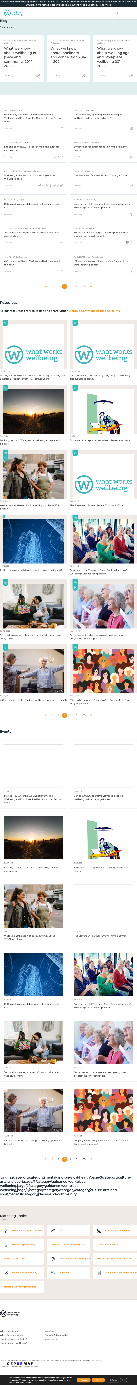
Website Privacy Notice (56, 1335)
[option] (68, 58)
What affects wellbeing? (12, 1335)
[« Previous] (46, 286)
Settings (113, 1380)
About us (49, 1331)
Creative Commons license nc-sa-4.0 (94, 310)
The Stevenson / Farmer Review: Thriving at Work (100, 175)
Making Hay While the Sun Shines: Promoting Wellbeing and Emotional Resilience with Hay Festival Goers (33, 118)
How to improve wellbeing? (13, 1343)
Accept (84, 1380)
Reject (98, 1380)
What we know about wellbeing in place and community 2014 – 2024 (113, 57)
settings (29, 1382)
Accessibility (51, 1339)
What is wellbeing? (9, 1331)
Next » (91, 286)
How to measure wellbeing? (13, 1339)
